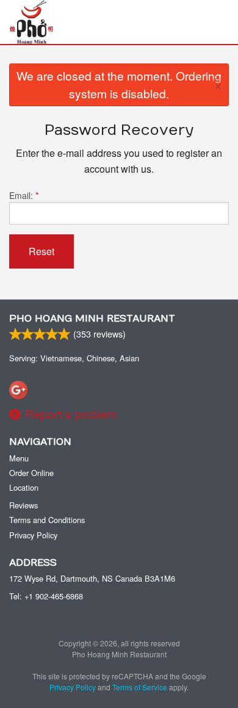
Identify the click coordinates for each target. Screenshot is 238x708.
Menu (19, 458)
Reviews (23, 505)
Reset (41, 251)
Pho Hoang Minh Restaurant (92, 318)
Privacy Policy (33, 535)
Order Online (31, 473)
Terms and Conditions (47, 520)
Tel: (46, 596)
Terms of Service (139, 687)
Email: (23, 195)
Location (23, 487)
